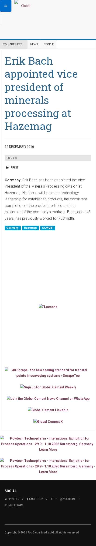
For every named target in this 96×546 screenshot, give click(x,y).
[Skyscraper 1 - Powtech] (48, 444)
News (34, 44)
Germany (12, 227)
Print (14, 167)
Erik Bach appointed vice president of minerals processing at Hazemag (41, 93)
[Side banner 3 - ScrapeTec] (48, 372)
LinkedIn (13, 499)
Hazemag (30, 227)
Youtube (69, 499)
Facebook (35, 499)
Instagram (15, 505)
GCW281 (48, 227)
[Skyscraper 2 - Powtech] (48, 466)
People (49, 44)
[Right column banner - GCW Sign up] (48, 387)
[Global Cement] (23, 6)
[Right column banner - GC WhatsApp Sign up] (48, 398)
